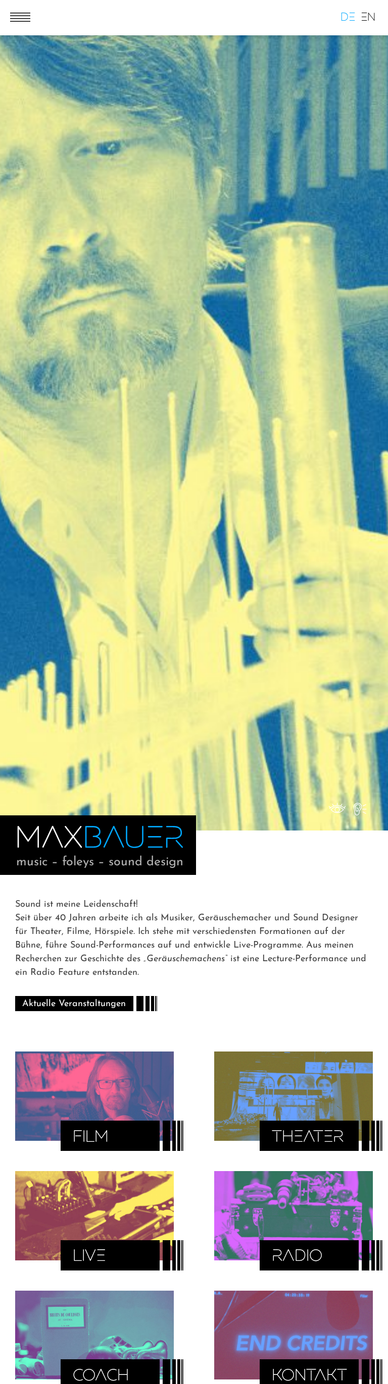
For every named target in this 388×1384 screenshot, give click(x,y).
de (348, 17)
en (368, 17)
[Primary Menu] (16, 11)
